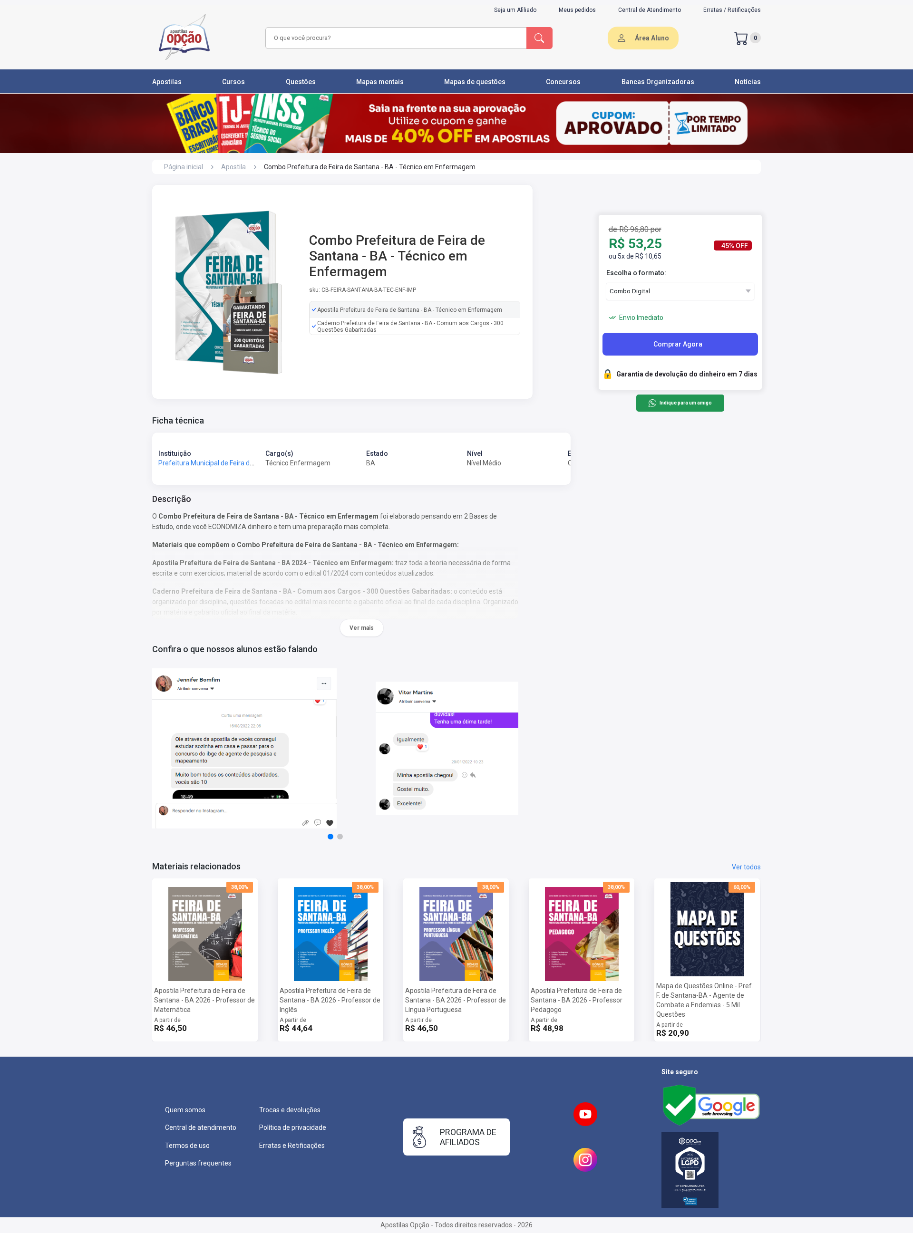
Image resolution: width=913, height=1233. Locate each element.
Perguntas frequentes (198, 1163)
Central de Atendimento (649, 10)
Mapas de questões (474, 82)
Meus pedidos (577, 10)
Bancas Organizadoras (658, 82)
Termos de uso (187, 1145)
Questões (301, 82)
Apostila (233, 167)
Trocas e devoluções (290, 1110)
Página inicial (183, 167)
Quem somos (185, 1110)
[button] (330, 836)
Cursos (233, 82)
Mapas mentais (380, 82)
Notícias (748, 82)
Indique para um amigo (685, 403)
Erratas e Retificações (292, 1145)
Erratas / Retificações (732, 10)
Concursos (563, 82)
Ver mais (362, 628)
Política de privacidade (292, 1127)
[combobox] (395, 38)
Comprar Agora (677, 344)
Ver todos (746, 867)
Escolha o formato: (636, 273)
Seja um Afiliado (515, 10)
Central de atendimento (200, 1127)
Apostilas (167, 82)
